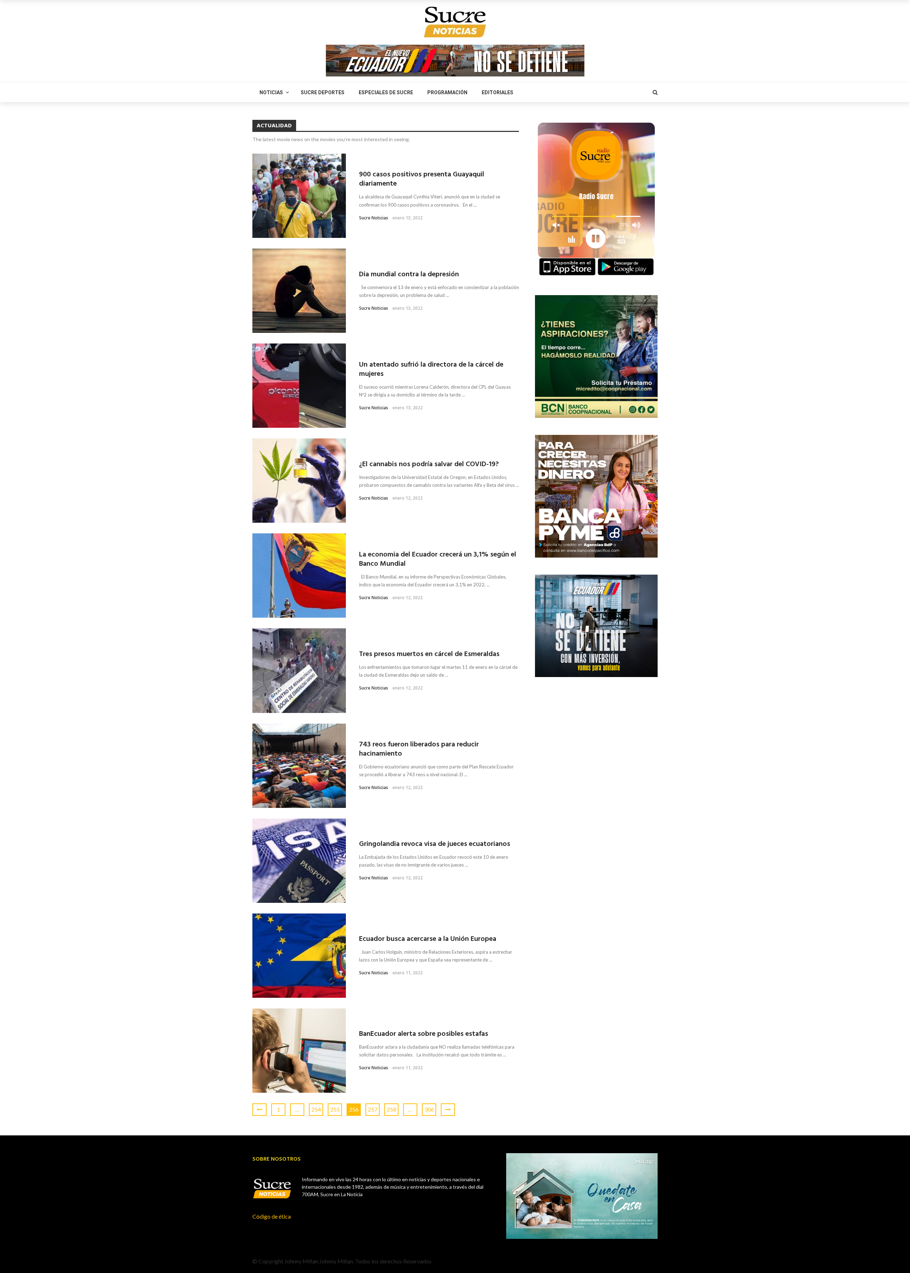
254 (316, 1109)
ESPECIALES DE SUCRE (386, 92)
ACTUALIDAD (267, 158)
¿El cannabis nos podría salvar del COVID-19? (429, 464)
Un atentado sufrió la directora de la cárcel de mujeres (431, 369)
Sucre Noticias (373, 218)
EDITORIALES (497, 92)
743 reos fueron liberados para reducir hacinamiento (419, 749)
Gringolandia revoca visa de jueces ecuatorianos (434, 844)
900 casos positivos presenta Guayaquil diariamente (421, 179)
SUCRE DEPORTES (322, 92)
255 (335, 1109)
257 (373, 1109)
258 (391, 1109)
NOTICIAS (271, 92)
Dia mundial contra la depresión (409, 274)
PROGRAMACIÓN (447, 92)
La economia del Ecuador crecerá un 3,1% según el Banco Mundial (437, 559)
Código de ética (271, 1216)
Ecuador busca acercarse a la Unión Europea (427, 939)
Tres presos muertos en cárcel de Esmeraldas (429, 654)
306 (429, 1109)
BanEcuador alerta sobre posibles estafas (423, 1034)
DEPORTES (294, 823)
